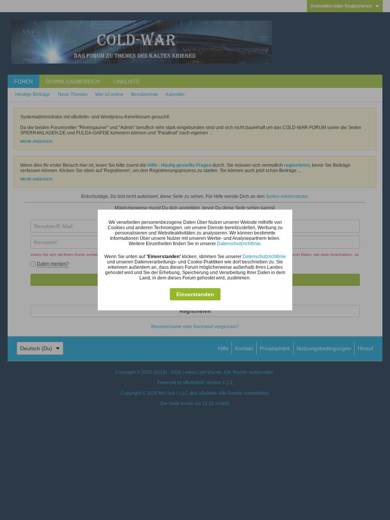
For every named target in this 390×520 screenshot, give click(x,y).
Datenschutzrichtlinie (239, 243)
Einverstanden (195, 294)
